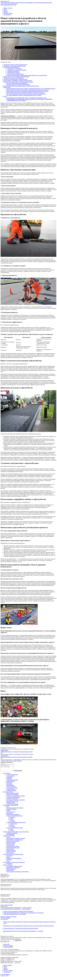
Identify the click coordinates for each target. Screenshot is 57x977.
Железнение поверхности (13, 847)
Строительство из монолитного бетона (13, 854)
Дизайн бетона (10, 845)
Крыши (8, 857)
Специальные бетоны (12, 787)
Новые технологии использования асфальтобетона (16, 76)
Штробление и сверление (13, 867)
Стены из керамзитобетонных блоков (16, 822)
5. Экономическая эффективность (15, 74)
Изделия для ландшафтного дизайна (16, 795)
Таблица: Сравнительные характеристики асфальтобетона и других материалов (27, 75)
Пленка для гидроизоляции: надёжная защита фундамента (18, 911)
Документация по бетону (13, 846)
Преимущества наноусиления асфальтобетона (18, 84)
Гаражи (8, 810)
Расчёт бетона (10, 853)
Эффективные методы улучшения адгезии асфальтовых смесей (17, 751)
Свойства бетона (11, 789)
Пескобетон (9, 783)
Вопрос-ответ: (7, 87)
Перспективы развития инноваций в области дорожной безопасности (21, 86)
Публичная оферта (8, 947)
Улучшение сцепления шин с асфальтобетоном (15, 79)
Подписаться (18, 940)
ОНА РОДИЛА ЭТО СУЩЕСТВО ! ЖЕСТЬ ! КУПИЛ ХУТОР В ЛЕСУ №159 (27, 97)
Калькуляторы (7, 14)
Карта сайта (7, 944)
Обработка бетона (11, 850)
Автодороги (10, 855)
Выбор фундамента (11, 809)
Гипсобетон (9, 777)
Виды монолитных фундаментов (15, 807)
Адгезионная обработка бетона (14, 866)
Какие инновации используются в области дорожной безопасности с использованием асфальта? (31, 88)
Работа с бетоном (11, 842)
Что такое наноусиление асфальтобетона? (17, 83)
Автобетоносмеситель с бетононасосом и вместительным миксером (21, 928)
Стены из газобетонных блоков (14, 815)
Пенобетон (9, 782)
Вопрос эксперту (8, 8)
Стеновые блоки (11, 802)
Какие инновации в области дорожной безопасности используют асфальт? (25, 92)
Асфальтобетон (4, 750)
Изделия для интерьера (12, 794)
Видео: (5, 96)
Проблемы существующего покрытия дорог (15, 66)
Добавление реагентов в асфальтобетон (14, 78)
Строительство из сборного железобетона (14, 862)
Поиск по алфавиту (8, 945)
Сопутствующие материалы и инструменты (18, 871)
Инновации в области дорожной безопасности (15, 64)
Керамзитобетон (11, 781)
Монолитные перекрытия (13, 814)
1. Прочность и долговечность (14, 68)
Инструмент (10, 813)
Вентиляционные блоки (13, 793)
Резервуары (9, 863)
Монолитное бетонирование (14, 858)
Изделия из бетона (8, 791)
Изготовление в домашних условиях (16, 838)
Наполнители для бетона (13, 841)
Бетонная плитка (11, 843)
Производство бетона (9, 835)
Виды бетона (7, 773)
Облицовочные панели (12, 803)
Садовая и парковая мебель (13, 797)
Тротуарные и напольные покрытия (16, 799)
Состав (8, 837)
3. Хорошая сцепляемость (13, 71)
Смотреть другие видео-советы (8, 916)
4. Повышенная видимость (13, 72)
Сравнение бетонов (11, 790)
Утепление (12, 821)
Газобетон (9, 778)
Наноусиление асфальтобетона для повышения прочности (18, 82)
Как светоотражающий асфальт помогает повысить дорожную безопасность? (26, 93)
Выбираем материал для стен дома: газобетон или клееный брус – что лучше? (23, 931)
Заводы (5, 10)
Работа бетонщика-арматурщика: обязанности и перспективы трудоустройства (23, 912)
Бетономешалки (11, 834)
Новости (6, 12)
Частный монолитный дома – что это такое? (15, 914)
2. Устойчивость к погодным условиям (16, 70)
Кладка (11, 818)
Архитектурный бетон (12, 774)
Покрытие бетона (11, 851)
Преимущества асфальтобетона (11, 67)
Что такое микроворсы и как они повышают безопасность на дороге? (24, 95)
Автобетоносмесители (12, 833)
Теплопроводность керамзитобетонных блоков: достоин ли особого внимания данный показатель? (29, 925)
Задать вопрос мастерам (7, 905)
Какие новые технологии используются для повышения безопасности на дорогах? (27, 91)
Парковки (9, 859)
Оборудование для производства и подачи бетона (16, 831)
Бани (8, 806)
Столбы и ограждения (12, 798)
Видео (5, 9)
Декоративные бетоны (12, 780)
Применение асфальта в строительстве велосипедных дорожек (16, 757)
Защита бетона (10, 849)
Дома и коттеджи (11, 811)
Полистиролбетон (11, 786)
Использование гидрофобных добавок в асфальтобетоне (18, 80)
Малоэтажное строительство (11, 805)
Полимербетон (10, 785)
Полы (8, 861)
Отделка (12, 819)
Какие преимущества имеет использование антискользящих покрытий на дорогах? (28, 89)
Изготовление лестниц (12, 801)
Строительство (13, 823)
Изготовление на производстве (14, 839)
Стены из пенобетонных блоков (15, 827)
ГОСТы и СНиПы (8, 13)
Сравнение (12, 817)
